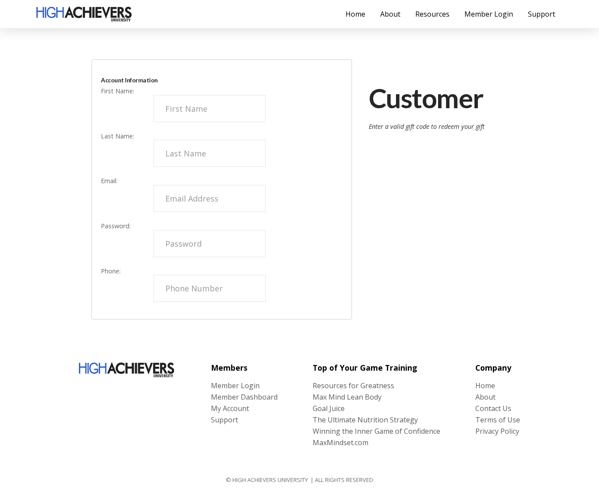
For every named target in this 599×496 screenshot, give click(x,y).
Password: (116, 226)
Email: (109, 181)
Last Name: (117, 136)
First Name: (117, 91)
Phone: (111, 271)
